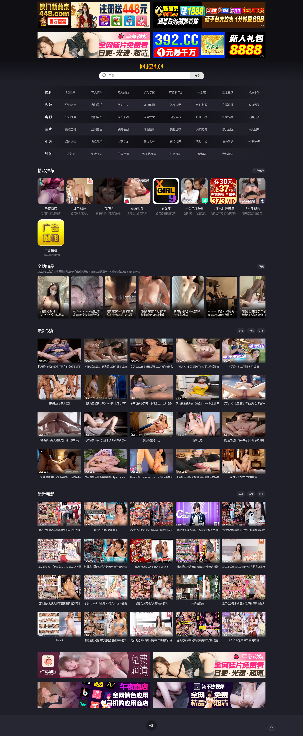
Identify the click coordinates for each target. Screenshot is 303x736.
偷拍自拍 (96, 117)
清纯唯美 (201, 129)
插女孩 (70, 154)
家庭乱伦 (96, 142)
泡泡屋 (201, 154)
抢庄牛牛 (254, 92)
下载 (261, 266)
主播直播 (228, 105)
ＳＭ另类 (254, 105)
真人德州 (96, 92)
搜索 (197, 76)
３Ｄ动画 (149, 105)
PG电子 (70, 92)
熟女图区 (228, 129)
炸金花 (201, 92)
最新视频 (46, 330)
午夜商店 (96, 154)
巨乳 (251, 330)
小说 (48, 141)
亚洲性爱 (70, 117)
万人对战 (123, 92)
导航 (48, 153)
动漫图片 (149, 129)
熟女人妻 (175, 105)
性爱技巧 (254, 142)
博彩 (48, 92)
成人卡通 (123, 117)
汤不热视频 (149, 154)
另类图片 (254, 129)
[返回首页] (271, 728)
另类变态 (254, 117)
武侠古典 (149, 142)
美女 (240, 330)
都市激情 (70, 142)
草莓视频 (123, 154)
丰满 (240, 494)
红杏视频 (175, 154)
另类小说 (201, 142)
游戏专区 (149, 92)
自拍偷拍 (96, 105)
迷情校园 (175, 142)
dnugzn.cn (151, 66)
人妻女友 (123, 142)
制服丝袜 (175, 117)
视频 (48, 104)
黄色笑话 (228, 142)
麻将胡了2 (175, 92)
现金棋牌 (228, 92)
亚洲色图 (96, 129)
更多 (261, 330)
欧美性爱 (149, 117)
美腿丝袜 (175, 129)
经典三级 (201, 117)
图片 (48, 129)
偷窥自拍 (70, 129)
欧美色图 (123, 129)
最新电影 (46, 494)
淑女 (251, 494)
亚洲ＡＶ (70, 105)
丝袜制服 (201, 105)
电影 (48, 117)
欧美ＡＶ (123, 105)
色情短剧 (228, 154)
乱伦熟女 (228, 117)
